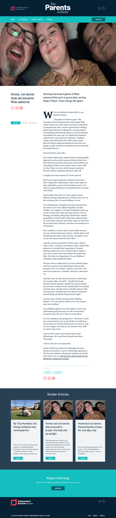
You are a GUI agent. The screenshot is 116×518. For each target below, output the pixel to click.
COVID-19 (47, 372)
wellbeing (58, 372)
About (13, 19)
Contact (102, 516)
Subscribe (98, 19)
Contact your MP (37, 19)
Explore (49, 19)
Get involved (23, 19)
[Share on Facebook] (12, 108)
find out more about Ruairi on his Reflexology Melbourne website (65, 357)
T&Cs (89, 516)
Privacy (95, 516)
